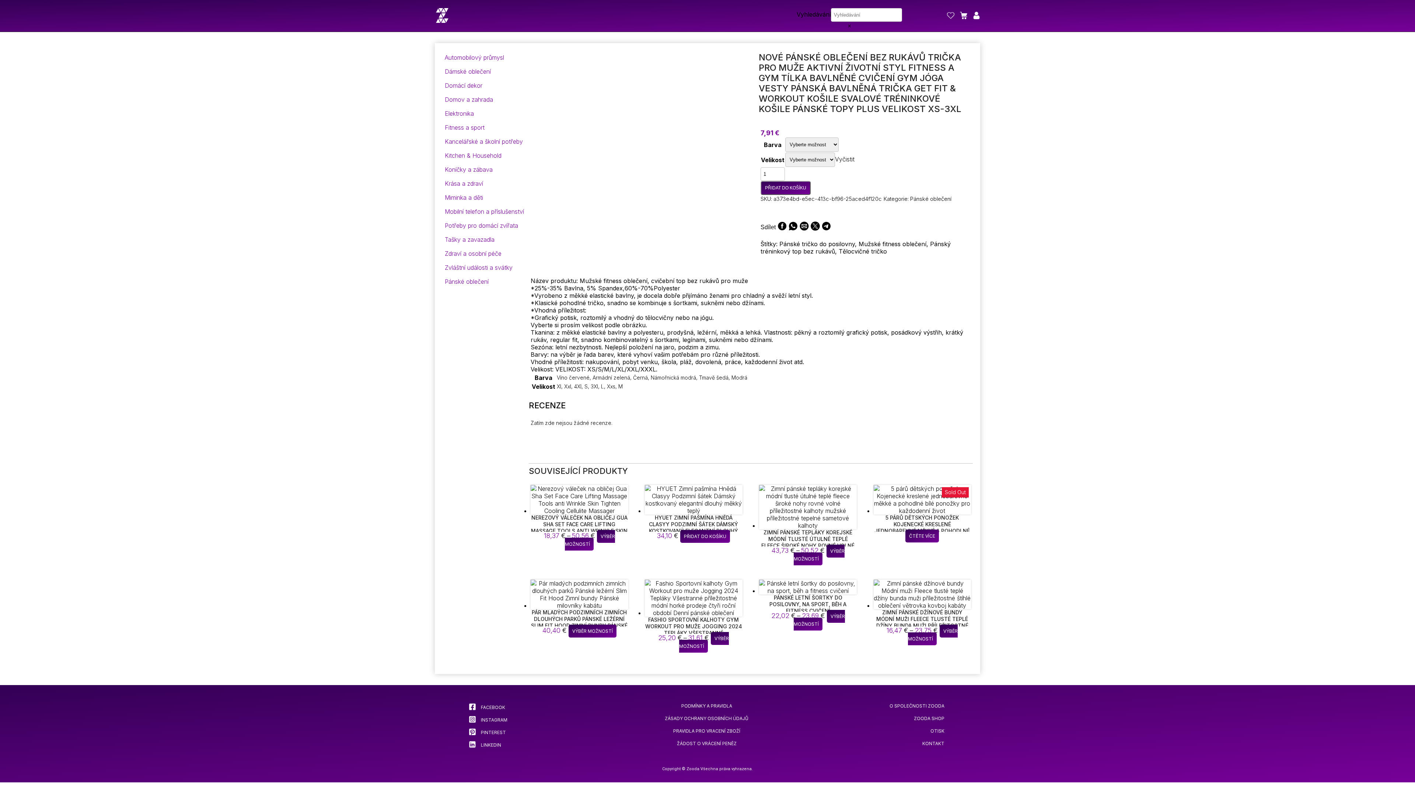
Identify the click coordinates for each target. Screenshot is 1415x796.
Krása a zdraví (464, 183)
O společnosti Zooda (917, 706)
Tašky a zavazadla (470, 239)
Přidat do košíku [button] (705, 536)
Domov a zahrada (469, 99)
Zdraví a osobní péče (473, 253)
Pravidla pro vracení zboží (706, 731)
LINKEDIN (490, 745)
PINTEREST (493, 732)
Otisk (937, 731)
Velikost (773, 160)
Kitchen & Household (473, 155)
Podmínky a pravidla (706, 706)
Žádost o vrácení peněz (707, 743)
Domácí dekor (463, 85)
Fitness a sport (465, 127)
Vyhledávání (814, 14)
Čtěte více (922, 536)
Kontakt (933, 743)
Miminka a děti (464, 197)
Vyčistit (845, 159)
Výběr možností (590, 540)
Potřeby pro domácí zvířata (481, 225)
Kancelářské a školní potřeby (484, 141)
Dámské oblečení (468, 71)
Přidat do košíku (785, 188)
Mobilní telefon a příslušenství (484, 211)
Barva (773, 145)
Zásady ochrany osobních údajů (706, 718)
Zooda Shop (929, 718)
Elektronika (459, 113)
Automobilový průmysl (474, 57)
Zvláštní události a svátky (479, 267)
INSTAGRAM (493, 720)
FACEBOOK (492, 707)
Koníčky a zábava (469, 169)
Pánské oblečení (467, 281)
